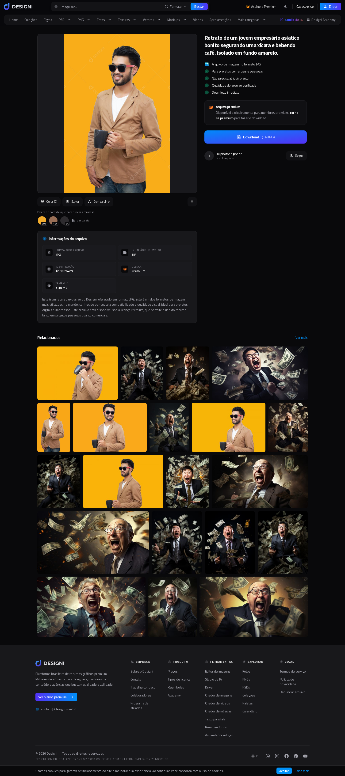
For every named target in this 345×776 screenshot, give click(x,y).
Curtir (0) (51, 201)
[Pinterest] (296, 756)
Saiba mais (302, 770)
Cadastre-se (305, 6)
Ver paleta (83, 220)
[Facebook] (286, 756)
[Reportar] (192, 201)
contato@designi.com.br (58, 709)
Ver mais (301, 337)
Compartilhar (101, 201)
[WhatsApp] (268, 756)
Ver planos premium (52, 696)
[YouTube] (305, 756)
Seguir (299, 155)
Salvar (75, 201)
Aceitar (284, 770)
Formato (176, 6)
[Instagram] (277, 756)
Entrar (333, 6)
